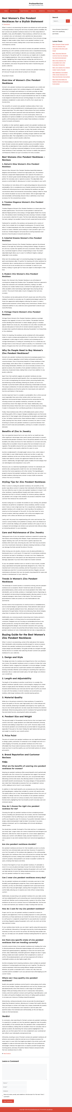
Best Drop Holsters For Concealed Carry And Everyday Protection (59, 63)
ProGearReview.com (34, 1109)
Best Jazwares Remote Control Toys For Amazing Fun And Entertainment (60, 56)
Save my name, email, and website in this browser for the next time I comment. (24, 1095)
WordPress (49, 1109)
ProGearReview (36, 3)
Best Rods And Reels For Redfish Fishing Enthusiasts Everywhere (60, 82)
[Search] (68, 21)
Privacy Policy (51, 11)
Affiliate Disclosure (63, 11)
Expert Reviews (24, 11)
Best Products (14, 11)
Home (5, 11)
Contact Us (42, 11)
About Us (33, 11)
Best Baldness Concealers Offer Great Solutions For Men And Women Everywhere (61, 75)
